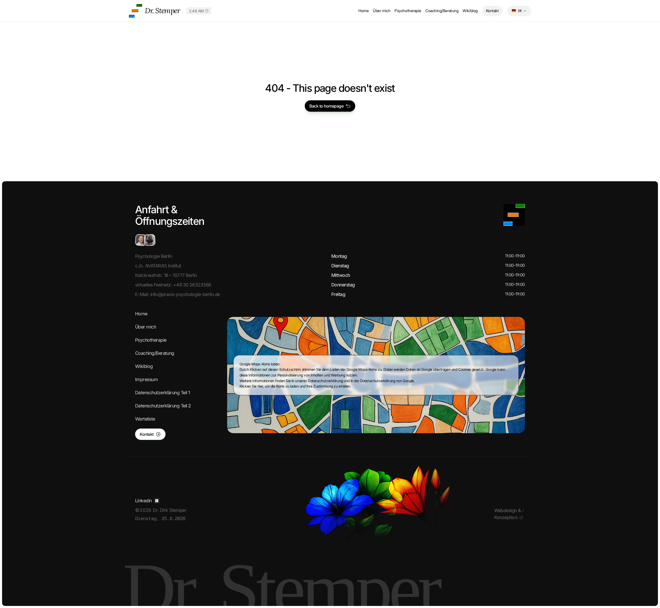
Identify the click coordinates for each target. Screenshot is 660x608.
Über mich (381, 10)
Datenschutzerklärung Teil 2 (163, 405)
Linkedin (143, 500)
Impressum (146, 379)
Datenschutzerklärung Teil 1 (162, 392)
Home (363, 10)
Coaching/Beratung (441, 10)
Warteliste (145, 419)
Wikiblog (470, 10)
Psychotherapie (407, 10)
